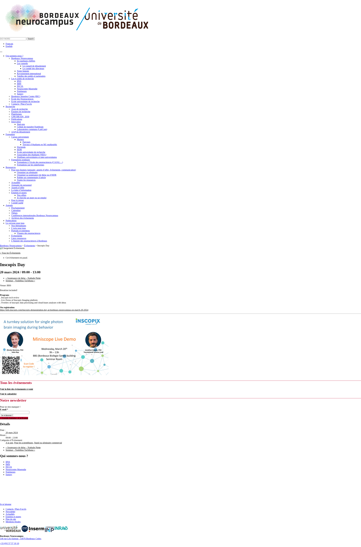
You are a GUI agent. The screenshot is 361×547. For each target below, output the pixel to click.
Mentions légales (13, 522)
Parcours (26, 142)
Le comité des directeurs (33, 68)
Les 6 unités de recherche (22, 78)
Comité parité (17, 203)
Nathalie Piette (23, 278)
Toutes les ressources (26, 180)
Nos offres (21, 195)
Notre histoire (23, 71)
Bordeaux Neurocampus (22, 58)
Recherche (10, 106)
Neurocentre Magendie (27, 89)
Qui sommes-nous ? (14, 56)
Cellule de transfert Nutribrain (30, 127)
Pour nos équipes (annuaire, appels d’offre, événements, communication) (43, 170)
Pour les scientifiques (23, 443)
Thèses (14, 213)
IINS (19, 81)
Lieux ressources (18, 238)
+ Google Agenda (8, 418)
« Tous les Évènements (10, 253)
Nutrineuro (22, 91)
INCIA (20, 86)
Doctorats (21, 147)
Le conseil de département (34, 66)
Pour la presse (17, 200)
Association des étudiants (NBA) (31, 154)
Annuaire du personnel (21, 185)
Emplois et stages (19, 192)
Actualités (15, 182)
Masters (20, 139)
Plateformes (16, 114)
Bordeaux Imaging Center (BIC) (25, 96)
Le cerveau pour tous (15, 223)
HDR (19, 149)
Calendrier (16, 210)
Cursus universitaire (20, 137)
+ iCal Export (22, 418)
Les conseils (22, 63)
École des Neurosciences (22, 99)
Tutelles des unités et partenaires (31, 76)
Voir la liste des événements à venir (16, 389)
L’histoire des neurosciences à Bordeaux (29, 241)
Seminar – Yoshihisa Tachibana (20, 280)
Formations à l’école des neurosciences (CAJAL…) (40, 162)
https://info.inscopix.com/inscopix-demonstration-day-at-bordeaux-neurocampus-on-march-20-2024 (44, 310)
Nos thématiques (18, 225)
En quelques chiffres (26, 61)
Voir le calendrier (8, 394)
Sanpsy (20, 94)
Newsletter (10, 511)
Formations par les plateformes (30, 165)
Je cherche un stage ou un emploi (31, 198)
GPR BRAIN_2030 (20, 116)
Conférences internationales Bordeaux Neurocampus (34, 215)
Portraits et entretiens (20, 231)
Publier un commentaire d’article (31, 177)
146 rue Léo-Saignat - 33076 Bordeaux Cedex (20, 538)
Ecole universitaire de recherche (25, 101)
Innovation (16, 122)
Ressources (11, 167)
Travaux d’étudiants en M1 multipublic (40, 144)
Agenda (9, 205)
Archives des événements (22, 218)
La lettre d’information (21, 190)
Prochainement (18, 208)
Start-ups (21, 124)
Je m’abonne (5, 504)
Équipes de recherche (20, 111)
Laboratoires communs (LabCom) (32, 129)
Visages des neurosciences (28, 233)
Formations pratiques (20, 160)
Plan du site (11, 519)
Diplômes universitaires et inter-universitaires (37, 157)
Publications (16, 119)
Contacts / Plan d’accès (21, 104)
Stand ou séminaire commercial (48, 443)
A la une (9, 443)
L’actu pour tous (18, 228)
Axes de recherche (19, 109)
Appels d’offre (17, 187)
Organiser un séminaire (27, 172)
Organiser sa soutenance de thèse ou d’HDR (36, 175)
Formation (10, 134)
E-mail (4, 409)
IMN (19, 84)
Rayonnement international (29, 73)
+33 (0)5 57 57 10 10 (9, 543)
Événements (16, 236)
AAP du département (20, 132)
